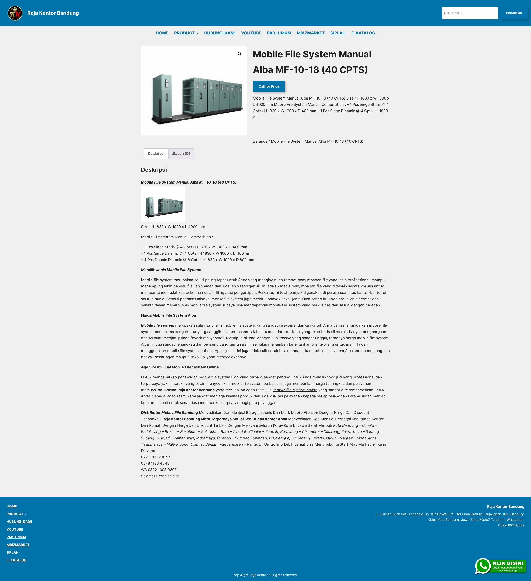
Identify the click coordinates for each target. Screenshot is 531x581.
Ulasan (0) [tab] (181, 153)
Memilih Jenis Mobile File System (171, 269)
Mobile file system (157, 325)
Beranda (260, 141)
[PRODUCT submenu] (197, 33)
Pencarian (514, 13)
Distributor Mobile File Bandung (169, 412)
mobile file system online (295, 390)
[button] (240, 54)
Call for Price (269, 86)
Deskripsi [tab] (156, 153)
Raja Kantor (259, 575)
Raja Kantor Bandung (53, 13)
